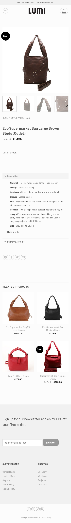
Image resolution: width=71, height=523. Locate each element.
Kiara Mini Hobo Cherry (18, 376)
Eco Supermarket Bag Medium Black (52, 328)
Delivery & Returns (15, 241)
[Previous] (8, 59)
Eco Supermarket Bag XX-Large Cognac (18, 328)
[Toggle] (4, 176)
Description (12, 176)
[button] (5, 10)
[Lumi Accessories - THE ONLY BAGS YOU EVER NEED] (37, 11)
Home (5, 118)
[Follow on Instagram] (33, 509)
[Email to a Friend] (23, 257)
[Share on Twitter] (17, 257)
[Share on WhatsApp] (5, 257)
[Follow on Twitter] (38, 509)
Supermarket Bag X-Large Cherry (53, 377)
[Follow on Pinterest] (42, 509)
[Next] (63, 59)
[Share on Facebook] (11, 257)
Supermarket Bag (20, 118)
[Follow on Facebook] (29, 509)
